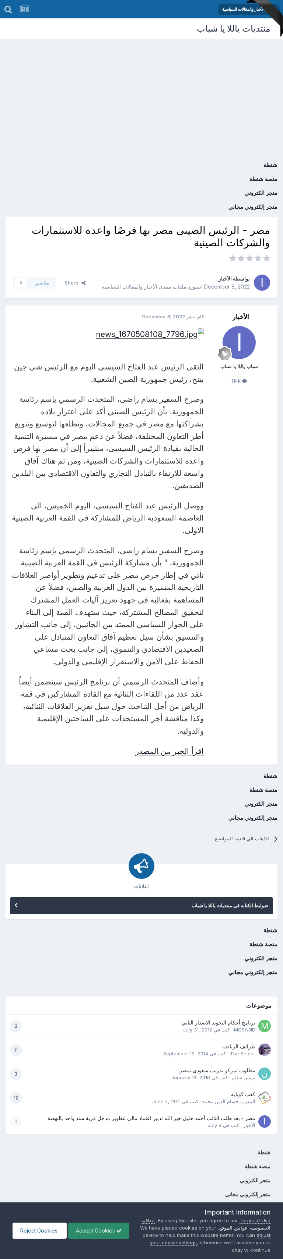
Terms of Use (255, 1220)
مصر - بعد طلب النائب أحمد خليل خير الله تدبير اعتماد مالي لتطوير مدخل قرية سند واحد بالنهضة (151, 1118)
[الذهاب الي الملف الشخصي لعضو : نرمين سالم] (264, 1073)
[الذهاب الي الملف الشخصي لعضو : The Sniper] (264, 1050)
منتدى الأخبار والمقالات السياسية (136, 286)
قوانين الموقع (233, 1228)
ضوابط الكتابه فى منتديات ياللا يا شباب (230, 905)
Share (73, 283)
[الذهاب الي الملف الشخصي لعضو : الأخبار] (262, 283)
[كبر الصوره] (150, 333)
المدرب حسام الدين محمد (228, 1101)
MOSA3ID (244, 1030)
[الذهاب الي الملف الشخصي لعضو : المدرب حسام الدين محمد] (264, 1097)
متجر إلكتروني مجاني (252, 206)
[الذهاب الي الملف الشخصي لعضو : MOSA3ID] (264, 1026)
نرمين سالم (243, 1077)
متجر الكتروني (261, 192)
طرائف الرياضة (238, 1046)
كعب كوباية (243, 1094)
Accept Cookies (96, 1230)
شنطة (270, 164)
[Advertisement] (141, 93)
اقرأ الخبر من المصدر (169, 751)
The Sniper (242, 1053)
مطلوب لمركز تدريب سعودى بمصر (217, 1070)
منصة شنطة (263, 178)
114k (236, 381)
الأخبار (225, 278)
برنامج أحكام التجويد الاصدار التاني (218, 1023)
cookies (188, 1228)
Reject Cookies (39, 1230)
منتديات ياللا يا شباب (233, 28)
